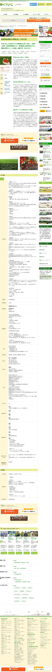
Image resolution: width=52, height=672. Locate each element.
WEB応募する (10, 139)
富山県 (6, 649)
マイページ (42, 634)
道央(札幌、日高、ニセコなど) (6, 629)
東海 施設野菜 (44, 230)
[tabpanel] (45, 31)
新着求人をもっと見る (45, 182)
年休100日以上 (4, 53)
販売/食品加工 (7, 89)
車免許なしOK (34, 661)
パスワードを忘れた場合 (45, 70)
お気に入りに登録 (4, 550)
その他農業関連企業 (17, 662)
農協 (22, 660)
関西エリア (16, 618)
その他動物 (20, 648)
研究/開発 (29, 626)
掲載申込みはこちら (43, 637)
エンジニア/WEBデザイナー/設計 (32, 627)
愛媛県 (22, 627)
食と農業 (46, 270)
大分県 (19, 632)
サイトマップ (43, 253)
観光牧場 (16, 648)
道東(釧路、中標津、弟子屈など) (6, 623)
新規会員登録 (38, 20)
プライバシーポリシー (45, 260)
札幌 (15, 639)
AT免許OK (25, 53)
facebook (42, 646)
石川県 (9, 649)
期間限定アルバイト (30, 640)
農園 (5, 84)
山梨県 (2, 646)
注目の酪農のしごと (44, 274)
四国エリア (16, 626)
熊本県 (15, 632)
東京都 (9, 642)
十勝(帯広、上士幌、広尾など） (6, 622)
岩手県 (6, 635)
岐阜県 (6, 78)
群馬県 (9, 639)
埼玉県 (2, 642)
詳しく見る (4, 553)
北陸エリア (3, 647)
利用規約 (42, 256)
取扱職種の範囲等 (44, 263)
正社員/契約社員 (7, 93)
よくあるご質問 (44, 246)
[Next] (38, 542)
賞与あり (18, 51)
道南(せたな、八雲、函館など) (6, 632)
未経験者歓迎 (10, 53)
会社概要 (42, 249)
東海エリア (3, 651)
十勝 (18, 639)
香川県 (19, 627)
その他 (28, 641)
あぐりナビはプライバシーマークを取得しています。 (13, 10)
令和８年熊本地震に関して (8, 8)
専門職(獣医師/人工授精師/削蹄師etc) (32, 624)
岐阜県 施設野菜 (45, 235)
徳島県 (15, 627)
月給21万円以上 (33, 51)
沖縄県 (23, 635)
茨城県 (2, 639)
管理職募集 (22, 51)
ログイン (13, 20)
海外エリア (16, 636)
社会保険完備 (4, 51)
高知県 (15, 628)
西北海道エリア (4, 627)
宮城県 (9, 635)
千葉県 (6, 642)
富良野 (15, 640)
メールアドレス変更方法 (45, 69)
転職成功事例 (42, 628)
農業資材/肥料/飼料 (20, 655)
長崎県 (22, 631)
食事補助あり (29, 654)
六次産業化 (9, 51)
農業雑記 (48, 272)
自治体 (15, 661)
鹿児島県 (19, 635)
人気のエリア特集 (21, 640)
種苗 (15, 655)
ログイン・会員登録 (43, 633)
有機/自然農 (29, 656)
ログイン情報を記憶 (45, 60)
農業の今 (41, 270)
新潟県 (2, 649)
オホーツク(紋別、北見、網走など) (6, 625)
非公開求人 (13, 51)
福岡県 (15, 631)
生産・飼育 (7, 88)
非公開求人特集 (43, 622)
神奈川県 (3, 643)
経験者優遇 (34, 656)
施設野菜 (7, 82)
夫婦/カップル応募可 (31, 658)
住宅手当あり (28, 51)
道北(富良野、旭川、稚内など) (6, 631)
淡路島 (23, 639)
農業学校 (18, 660)
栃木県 (6, 639)
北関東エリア (4, 638)
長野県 (6, 646)
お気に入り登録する (29, 139)
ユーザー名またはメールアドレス (45, 51)
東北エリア (3, 634)
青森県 (2, 635)
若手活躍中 (35, 657)
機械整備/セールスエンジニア (32, 630)
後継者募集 (35, 660)
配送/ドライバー (30, 623)
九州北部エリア (17, 630)
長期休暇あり (15, 53)
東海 (5, 74)
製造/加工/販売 (8, 85)
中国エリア (16, 622)
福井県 (2, 650)
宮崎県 (15, 635)
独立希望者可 (21, 53)
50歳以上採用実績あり (31, 659)
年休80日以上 (17, 597)
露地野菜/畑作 (7, 81)
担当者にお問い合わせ (19, 147)
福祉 (15, 660)
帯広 (20, 639)
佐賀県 (19, 631)
